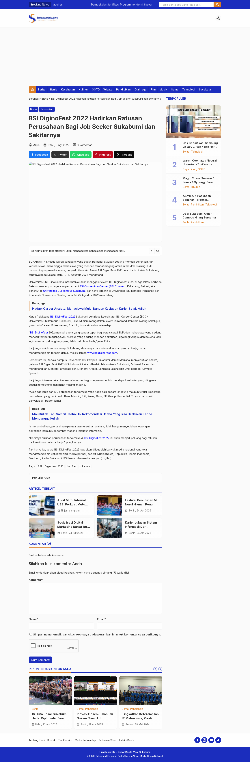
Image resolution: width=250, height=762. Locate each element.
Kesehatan (68, 89)
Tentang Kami (37, 740)
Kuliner (83, 89)
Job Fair (71, 466)
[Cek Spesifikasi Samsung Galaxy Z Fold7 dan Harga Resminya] (193, 121)
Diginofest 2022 (54, 466)
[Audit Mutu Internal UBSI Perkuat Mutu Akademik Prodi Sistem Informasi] (42, 505)
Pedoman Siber (107, 740)
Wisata (107, 89)
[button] (217, 4)
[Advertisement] (125, 55)
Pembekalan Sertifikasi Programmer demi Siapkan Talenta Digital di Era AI (98, 4)
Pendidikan (123, 89)
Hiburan (195, 187)
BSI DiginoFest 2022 (62, 316)
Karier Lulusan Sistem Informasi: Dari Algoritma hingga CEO (141, 527)
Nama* (33, 619)
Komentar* (36, 579)
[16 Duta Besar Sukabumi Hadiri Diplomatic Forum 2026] (50, 690)
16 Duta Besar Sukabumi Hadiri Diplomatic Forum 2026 (49, 718)
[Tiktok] (218, 740)
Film (153, 89)
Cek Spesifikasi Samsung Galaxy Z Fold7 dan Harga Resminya (200, 146)
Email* (101, 619)
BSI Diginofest (39, 332)
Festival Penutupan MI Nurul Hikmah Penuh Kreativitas (141, 504)
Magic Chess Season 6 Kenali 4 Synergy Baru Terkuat (198, 182)
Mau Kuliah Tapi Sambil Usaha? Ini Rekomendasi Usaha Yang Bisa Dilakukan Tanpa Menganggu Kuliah (92, 416)
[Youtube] (211, 740)
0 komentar (84, 145)
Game (174, 89)
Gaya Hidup (189, 169)
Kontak (51, 740)
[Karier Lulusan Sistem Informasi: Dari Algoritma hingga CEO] (109, 528)
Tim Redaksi (65, 740)
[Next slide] (160, 669)
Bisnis (53, 89)
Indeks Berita (126, 740)
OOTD (96, 89)
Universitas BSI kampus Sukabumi (64, 290)
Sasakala (205, 89)
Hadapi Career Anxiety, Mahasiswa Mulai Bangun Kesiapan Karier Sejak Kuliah (89, 308)
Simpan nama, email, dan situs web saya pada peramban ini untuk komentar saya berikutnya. (97, 634)
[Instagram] (204, 740)
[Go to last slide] (155, 669)
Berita (42, 89)
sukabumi (84, 466)
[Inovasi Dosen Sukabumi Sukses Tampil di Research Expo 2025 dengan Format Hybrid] (95, 690)
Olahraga (141, 89)
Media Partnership (85, 740)
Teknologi (188, 89)
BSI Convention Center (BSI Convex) (102, 286)
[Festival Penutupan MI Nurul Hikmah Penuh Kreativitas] (109, 505)
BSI (40, 466)
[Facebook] (197, 740)
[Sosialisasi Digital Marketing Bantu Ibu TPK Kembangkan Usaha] (42, 528)
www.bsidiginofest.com (102, 353)
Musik (163, 89)
